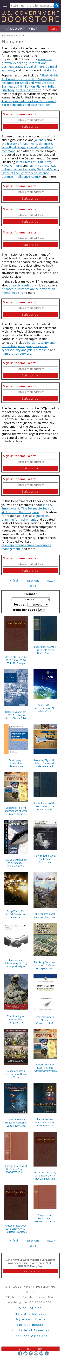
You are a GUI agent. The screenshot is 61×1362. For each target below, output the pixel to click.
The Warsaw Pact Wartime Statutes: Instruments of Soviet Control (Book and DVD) (45, 1122)
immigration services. (16, 353)
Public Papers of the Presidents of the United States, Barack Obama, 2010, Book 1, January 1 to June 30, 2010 (45, 650)
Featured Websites (30, 1336)
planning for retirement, (18, 519)
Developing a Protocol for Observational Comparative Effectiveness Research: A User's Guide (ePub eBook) (16, 763)
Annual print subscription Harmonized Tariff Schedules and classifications (28, 103)
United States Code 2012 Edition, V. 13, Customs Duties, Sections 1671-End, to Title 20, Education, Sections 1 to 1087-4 (15, 1228)
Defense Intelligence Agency (21, 177)
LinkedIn (47, 1353)
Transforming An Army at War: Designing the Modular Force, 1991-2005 (16, 1019)
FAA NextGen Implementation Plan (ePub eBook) (45, 708)
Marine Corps (38, 166)
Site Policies (30, 1308)
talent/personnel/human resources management (26, 547)
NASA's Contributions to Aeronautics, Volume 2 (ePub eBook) (16, 863)
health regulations (24, 285)
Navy (4, 166)
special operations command (27, 149)
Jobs (46, 505)
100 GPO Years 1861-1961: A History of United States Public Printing (16, 715)
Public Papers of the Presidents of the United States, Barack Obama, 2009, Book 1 (45, 806)
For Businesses (30, 1325)
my (13, 28)
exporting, (20, 63)
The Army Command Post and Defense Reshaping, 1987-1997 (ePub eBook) (45, 965)
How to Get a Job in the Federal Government (45, 859)
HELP (33, 28)
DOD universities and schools (28, 167)
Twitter (25, 1353)
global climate (34, 66)
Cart (53, 28)
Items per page (24, 610)
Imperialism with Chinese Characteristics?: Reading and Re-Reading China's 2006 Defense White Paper (45, 1020)
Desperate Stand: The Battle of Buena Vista (16, 1074)
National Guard (47, 169)
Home (5, 35)
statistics (50, 70)
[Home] (30, 21)
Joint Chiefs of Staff (29, 162)
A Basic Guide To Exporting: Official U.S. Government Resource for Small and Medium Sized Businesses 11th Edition (29, 80)
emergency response (32, 346)
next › (51, 580)
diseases (7, 289)
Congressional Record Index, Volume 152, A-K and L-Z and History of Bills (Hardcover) (45, 1218)
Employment (10, 508)
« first (14, 580)
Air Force (16, 166)
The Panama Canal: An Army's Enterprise (45, 915)
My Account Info (30, 1319)
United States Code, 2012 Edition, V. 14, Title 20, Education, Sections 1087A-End (45, 1175)
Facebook (20, 1353)
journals (40, 140)
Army (48, 162)
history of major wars (22, 144)
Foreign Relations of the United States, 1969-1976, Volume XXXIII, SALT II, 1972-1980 (16, 1169)
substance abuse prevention (35, 289)
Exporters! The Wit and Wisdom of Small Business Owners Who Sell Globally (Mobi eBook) (16, 811)
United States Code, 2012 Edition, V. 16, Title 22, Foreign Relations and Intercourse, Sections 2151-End (16, 660)
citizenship (41, 350)
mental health (11, 293)
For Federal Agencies (30, 1330)
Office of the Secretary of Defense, (25, 173)
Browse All (17, 35)
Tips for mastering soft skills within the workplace (27, 510)
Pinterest (41, 1353)
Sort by (19, 604)
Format (30, 594)
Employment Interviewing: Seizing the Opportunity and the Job (16, 963)
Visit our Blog (30, 1349)
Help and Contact (30, 1314)
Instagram (31, 1353)
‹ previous (32, 580)
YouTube (36, 1353)
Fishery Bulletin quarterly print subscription (29, 88)
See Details (30, 1271)
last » (32, 586)
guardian (41, 516)
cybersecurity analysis (16, 350)
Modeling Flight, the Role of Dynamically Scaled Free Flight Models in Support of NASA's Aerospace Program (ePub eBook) (45, 763)
